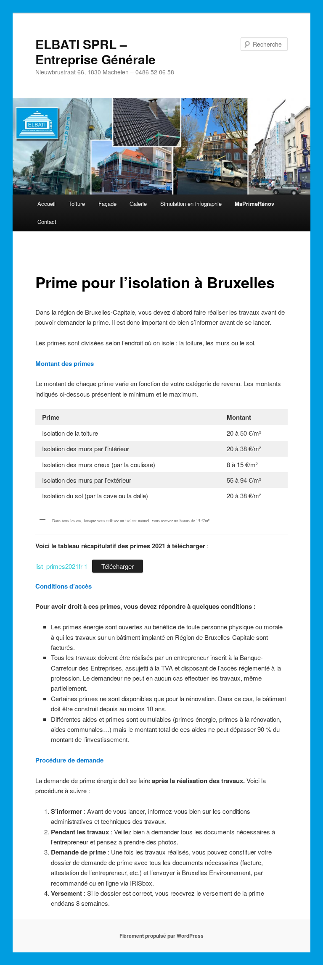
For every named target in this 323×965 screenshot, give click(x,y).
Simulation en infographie (191, 204)
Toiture (77, 204)
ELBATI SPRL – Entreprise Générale (95, 51)
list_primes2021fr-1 (61, 566)
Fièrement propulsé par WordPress (161, 935)
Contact (46, 222)
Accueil (46, 204)
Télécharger (117, 566)
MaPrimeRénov (254, 204)
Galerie (138, 204)
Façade (107, 204)
